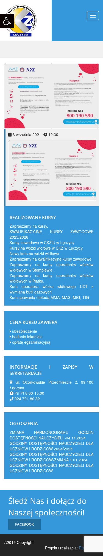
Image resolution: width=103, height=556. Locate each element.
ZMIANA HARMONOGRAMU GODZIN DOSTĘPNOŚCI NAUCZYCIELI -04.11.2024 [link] (51, 435)
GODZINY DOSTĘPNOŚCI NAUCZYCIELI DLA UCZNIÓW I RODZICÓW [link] (51, 467)
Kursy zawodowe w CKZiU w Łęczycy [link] (42, 242)
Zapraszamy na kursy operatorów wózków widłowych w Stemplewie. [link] (51, 267)
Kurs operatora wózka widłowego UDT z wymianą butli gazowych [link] (51, 289)
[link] (7, 21)
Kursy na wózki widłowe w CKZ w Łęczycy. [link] (46, 248)
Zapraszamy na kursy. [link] (29, 226)
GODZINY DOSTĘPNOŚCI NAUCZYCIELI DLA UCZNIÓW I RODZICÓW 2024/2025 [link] (51, 446)
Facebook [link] (24, 524)
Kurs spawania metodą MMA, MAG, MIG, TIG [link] (49, 297)
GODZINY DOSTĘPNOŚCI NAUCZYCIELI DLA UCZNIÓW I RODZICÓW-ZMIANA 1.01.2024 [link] (51, 456)
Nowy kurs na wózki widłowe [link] (34, 253)
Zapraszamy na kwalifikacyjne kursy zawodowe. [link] (51, 259)
